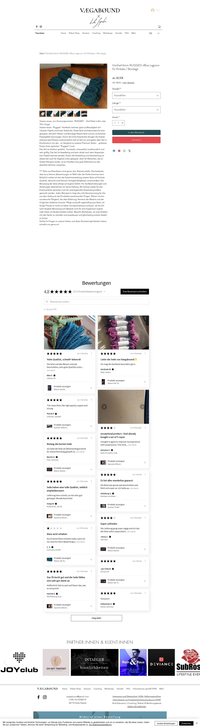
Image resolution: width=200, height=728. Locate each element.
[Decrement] (114, 122)
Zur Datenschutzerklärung (100, 724)
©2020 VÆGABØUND (136, 706)
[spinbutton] (118, 122)
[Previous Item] (4, 662)
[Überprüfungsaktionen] (91, 353)
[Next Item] (195, 662)
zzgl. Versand (128, 82)
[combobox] (136, 95)
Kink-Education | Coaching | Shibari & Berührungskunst (136, 703)
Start (41, 53)
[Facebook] (36, 26)
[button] (159, 26)
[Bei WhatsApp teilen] (124, 150)
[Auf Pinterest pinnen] (119, 150)
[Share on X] (129, 150)
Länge (116, 103)
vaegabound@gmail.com (77, 696)
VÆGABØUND (100, 10)
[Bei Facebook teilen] (114, 150)
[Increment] (122, 122)
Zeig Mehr (51, 370)
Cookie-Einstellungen (166, 723)
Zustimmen (186, 723)
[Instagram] (40, 26)
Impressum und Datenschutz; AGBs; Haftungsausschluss (137, 696)
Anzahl (116, 88)
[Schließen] (196, 723)
